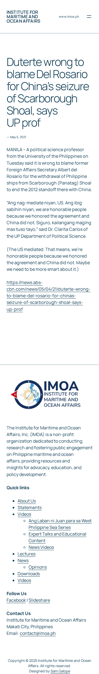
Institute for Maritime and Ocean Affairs (23, 16)
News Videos (41, 547)
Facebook (16, 600)
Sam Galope (60, 670)
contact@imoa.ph (38, 633)
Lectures (26, 554)
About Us (27, 501)
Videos (24, 514)
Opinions (38, 567)
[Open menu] (89, 16)
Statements (30, 507)
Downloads (29, 574)
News (23, 560)
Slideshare (39, 600)
